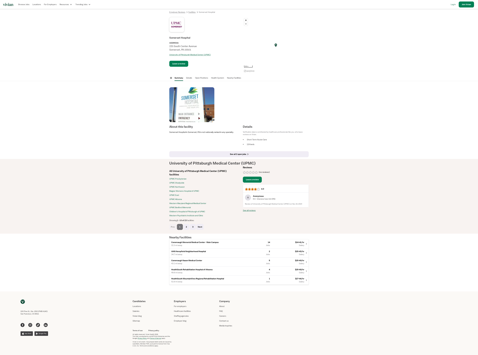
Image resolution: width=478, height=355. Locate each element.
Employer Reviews (177, 12)
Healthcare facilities (182, 311)
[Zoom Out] (246, 24)
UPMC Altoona (175, 199)
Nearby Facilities (234, 78)
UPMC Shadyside (176, 183)
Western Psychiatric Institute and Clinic (186, 215)
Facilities (192, 12)
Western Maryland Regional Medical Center (187, 203)
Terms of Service (155, 338)
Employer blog (180, 321)
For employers (180, 306)
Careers (222, 316)
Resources (64, 4)
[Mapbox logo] (249, 71)
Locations (36, 4)
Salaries (136, 311)
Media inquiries (225, 326)
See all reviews (249, 210)
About (222, 306)
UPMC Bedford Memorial (180, 207)
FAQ (221, 311)
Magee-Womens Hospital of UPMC (184, 191)
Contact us (224, 321)
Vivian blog (137, 316)
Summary (179, 78)
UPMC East (174, 195)
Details (189, 78)
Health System (217, 78)
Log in (453, 4)
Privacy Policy (142, 338)
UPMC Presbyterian (177, 179)
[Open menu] (171, 77)
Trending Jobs (81, 4)
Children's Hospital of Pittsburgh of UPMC (187, 211)
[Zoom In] (246, 20)
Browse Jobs (24, 4)
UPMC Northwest (177, 187)
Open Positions (201, 78)
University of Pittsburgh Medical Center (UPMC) (190, 55)
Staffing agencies (181, 316)
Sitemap (136, 321)
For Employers (50, 4)
